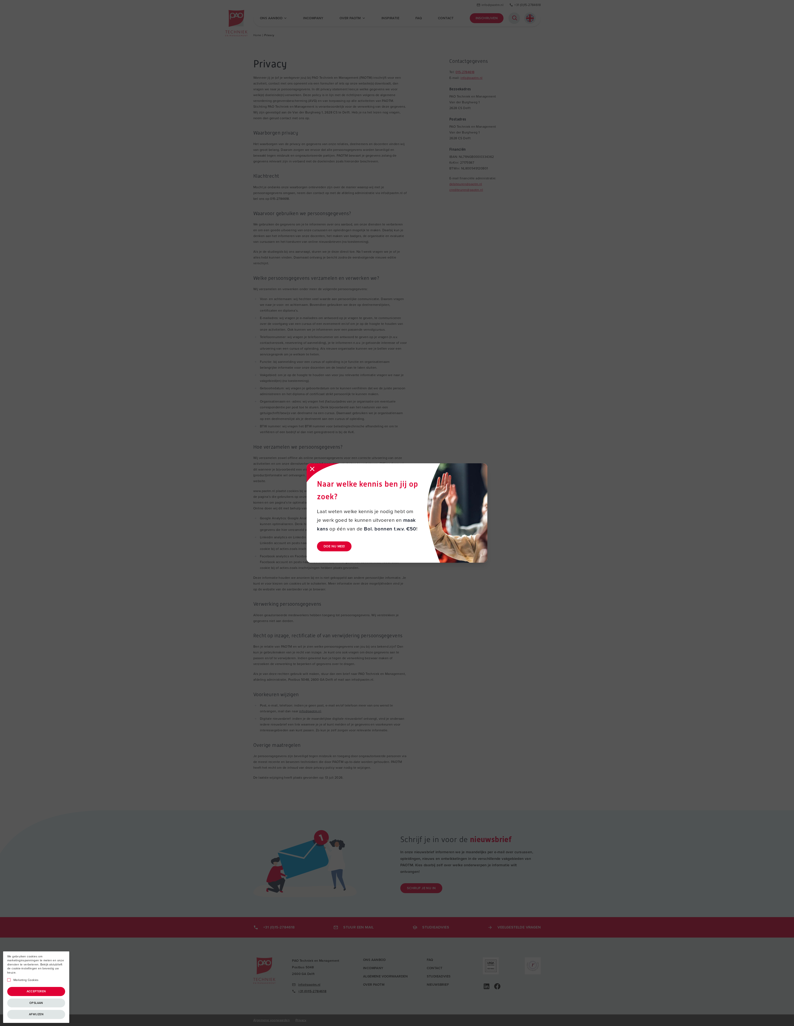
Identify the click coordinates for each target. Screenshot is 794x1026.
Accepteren (36, 991)
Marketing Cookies (26, 980)
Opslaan (36, 1003)
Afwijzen (36, 1014)
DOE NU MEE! (334, 546)
